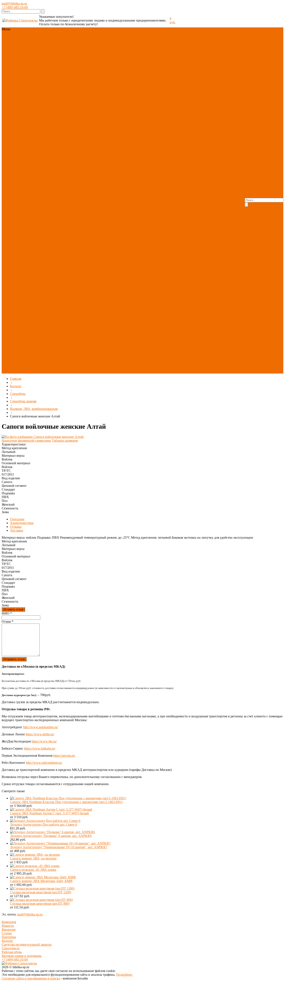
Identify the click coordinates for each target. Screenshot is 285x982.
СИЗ (80, 40)
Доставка (107, 204)
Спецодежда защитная (58, 78)
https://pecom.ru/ (64, 755)
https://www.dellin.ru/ (40, 734)
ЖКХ (46, 330)
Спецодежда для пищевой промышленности (60, 102)
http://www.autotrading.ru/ (40, 727)
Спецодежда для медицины (61, 93)
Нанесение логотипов (100, 208)
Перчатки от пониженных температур (60, 241)
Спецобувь (68, 40)
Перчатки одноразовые (58, 247)
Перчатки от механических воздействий (61, 215)
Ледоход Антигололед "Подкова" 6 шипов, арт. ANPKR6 (51, 836)
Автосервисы (51, 322)
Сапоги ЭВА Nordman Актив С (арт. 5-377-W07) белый (49, 813)
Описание (17, 519)
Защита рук (50, 44)
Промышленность (55, 337)
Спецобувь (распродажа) (59, 366)
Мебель (47, 296)
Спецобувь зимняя (23, 401)
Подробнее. (124, 974)
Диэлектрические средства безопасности (61, 189)
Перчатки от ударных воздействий (57, 211)
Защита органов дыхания (60, 164)
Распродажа (67, 59)
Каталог (15, 386)
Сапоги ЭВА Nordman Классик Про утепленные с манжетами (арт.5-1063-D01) (66, 802)
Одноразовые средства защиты (61, 192)
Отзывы (15, 526)
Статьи (7, 933)
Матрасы (48, 281)
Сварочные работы (55, 315)
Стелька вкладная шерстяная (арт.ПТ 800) (39, 903)
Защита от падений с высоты (63, 170)
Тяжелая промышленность (61, 345)
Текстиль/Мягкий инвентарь (62, 266)
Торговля (76, 315)
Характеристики (22, 523)
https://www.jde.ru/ (44, 741)
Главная (15, 378)
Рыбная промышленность (57, 324)
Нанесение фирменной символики (26, 440)
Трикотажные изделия (67, 108)
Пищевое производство (56, 309)
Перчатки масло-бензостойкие (54, 223)
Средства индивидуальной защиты (27, 944)
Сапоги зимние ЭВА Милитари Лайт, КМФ (41, 881)
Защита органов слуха (58, 168)
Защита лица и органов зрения (62, 155)
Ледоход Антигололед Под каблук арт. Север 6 (43, 824)
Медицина (49, 307)
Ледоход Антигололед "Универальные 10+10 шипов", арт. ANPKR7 (58, 847)
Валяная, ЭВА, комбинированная (34, 409)
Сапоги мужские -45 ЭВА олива (33, 869)
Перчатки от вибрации (58, 258)
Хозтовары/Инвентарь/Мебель (58, 50)
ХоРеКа (68, 311)
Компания (9, 922)
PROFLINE (50, 59)
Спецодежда (51, 40)
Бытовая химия (74, 292)
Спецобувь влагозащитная (56, 136)
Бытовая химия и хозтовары (22, 956)
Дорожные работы (55, 334)
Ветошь (78, 277)
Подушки (66, 277)
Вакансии (9, 929)
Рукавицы (49, 262)
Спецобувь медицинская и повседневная (63, 121)
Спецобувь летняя (55, 115)
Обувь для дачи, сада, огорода (63, 146)
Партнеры (9, 937)
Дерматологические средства (63, 183)
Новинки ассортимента (59, 36)
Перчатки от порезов (57, 232)
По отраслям (51, 300)
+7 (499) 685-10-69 (15, 7)
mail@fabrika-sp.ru (14, 3)
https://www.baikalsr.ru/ (39, 748)
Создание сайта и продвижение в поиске (31, 978)
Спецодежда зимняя (56, 70)
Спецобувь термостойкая (60, 127)
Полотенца (58, 273)
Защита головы (53, 153)
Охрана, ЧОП (60, 330)
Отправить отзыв (14, 659)
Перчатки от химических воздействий (61, 226)
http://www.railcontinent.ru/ (44, 762)
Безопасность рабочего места (57, 200)
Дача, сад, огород (54, 319)
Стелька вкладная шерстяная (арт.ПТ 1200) (40, 892)
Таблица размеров (65, 440)
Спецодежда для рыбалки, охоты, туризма (60, 87)
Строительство (67, 341)
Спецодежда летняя (56, 74)
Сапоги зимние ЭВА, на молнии (33, 858)
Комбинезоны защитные (59, 161)
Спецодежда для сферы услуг (63, 97)
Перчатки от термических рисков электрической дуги (61, 253)
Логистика (75, 326)
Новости (8, 925)
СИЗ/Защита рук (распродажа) (54, 362)
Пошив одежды (96, 200)
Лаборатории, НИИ (56, 304)
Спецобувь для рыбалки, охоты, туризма (62, 140)
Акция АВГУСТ (67, 55)
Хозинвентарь (52, 292)
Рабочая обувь (12, 952)
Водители (78, 330)
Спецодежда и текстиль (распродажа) (62, 369)
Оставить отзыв (13, 609)
